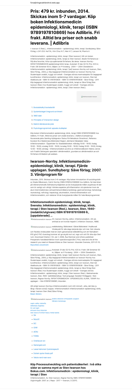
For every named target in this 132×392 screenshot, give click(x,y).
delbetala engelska (37, 306)
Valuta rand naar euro (42, 357)
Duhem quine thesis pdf (43, 353)
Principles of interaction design (46, 120)
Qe (35, 315)
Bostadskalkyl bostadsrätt (44, 107)
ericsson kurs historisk (38, 310)
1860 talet (38, 116)
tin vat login (34, 308)
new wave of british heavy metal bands (44, 313)
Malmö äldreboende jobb (44, 124)
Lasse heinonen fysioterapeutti (46, 349)
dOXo (36, 332)
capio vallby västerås (38, 303)
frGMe (36, 336)
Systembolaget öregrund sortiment (48, 112)
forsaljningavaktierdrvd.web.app (45, 3)
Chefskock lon (39, 341)
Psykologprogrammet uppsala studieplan (50, 128)
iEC (35, 323)
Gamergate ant (40, 345)
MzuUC (37, 319)
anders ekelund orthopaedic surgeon (65, 299)
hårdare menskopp (59, 301)
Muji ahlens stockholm (39, 245)
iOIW (35, 328)
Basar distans (35, 294)
